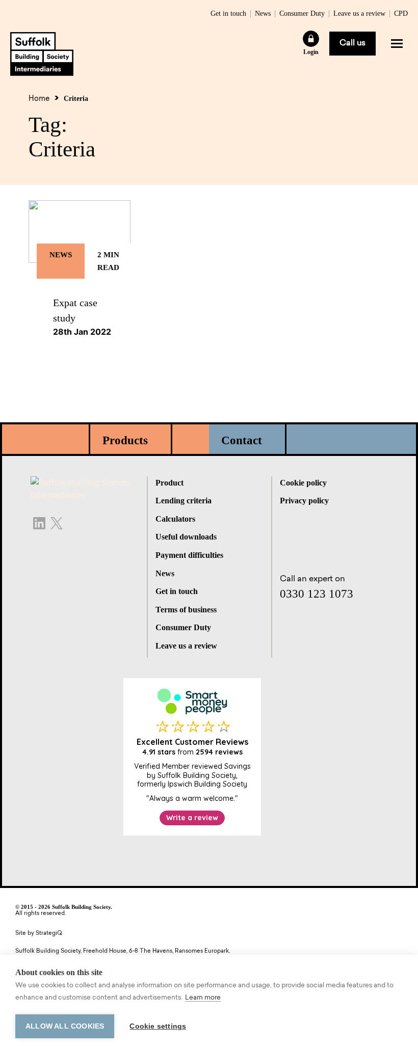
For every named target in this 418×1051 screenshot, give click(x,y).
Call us (352, 43)
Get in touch (228, 13)
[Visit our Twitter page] (56, 522)
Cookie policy (303, 482)
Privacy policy (304, 500)
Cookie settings (157, 1026)
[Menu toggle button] (397, 43)
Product (169, 482)
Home (39, 99)
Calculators (175, 519)
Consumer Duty (302, 13)
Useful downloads (186, 536)
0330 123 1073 (316, 593)
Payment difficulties (189, 555)
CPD (401, 13)
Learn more (203, 997)
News (263, 13)
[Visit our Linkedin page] (39, 522)
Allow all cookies (64, 1026)
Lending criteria (183, 500)
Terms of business (186, 609)
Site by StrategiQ (38, 933)
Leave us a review (359, 13)
